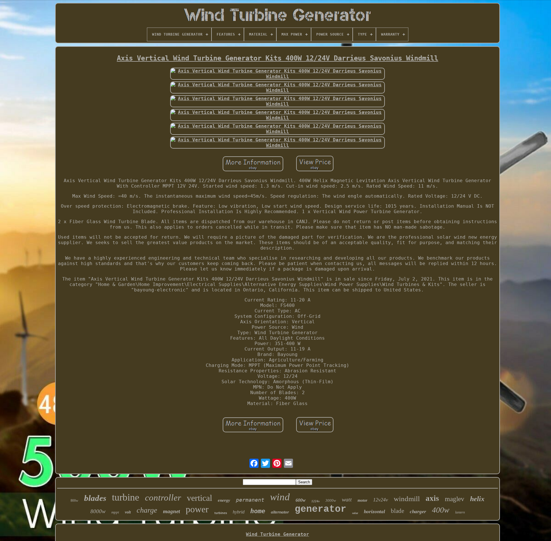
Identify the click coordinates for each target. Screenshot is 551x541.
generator (320, 509)
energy (224, 500)
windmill (407, 499)
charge (147, 510)
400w (440, 509)
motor (362, 500)
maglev (454, 499)
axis (432, 498)
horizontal (374, 511)
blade (397, 510)
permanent (250, 500)
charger (418, 511)
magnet (171, 511)
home (257, 511)
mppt (115, 512)
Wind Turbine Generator (277, 534)
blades (95, 498)
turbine (125, 497)
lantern (460, 512)
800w (74, 501)
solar (355, 513)
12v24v (380, 500)
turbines (220, 513)
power (197, 509)
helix (477, 499)
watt (347, 499)
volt (128, 512)
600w (301, 500)
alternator (280, 512)
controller (163, 498)
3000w (330, 500)
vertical (199, 498)
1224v (315, 501)
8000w (98, 511)
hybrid (239, 511)
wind (280, 497)
